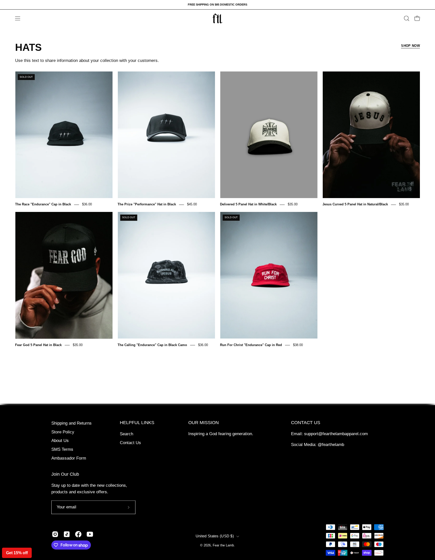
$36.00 (87, 204)
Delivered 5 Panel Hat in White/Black (248, 204)
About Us (60, 440)
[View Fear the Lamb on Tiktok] (66, 534)
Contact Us (130, 442)
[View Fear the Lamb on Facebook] (78, 534)
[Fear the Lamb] (217, 18)
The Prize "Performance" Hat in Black (147, 204)
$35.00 (293, 204)
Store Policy (62, 432)
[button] (406, 18)
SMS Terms (62, 449)
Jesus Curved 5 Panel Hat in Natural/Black (355, 204)
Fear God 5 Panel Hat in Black (38, 345)
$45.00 (192, 204)
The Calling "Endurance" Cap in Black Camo (152, 345)
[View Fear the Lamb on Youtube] (90, 534)
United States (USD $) (215, 536)
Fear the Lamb (223, 545)
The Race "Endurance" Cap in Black (43, 204)
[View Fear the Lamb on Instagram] (55, 534)
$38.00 (298, 345)
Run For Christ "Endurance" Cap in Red (251, 345)
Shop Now (410, 46)
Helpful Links (137, 422)
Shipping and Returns (71, 423)
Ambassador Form (68, 458)
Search (126, 433)
